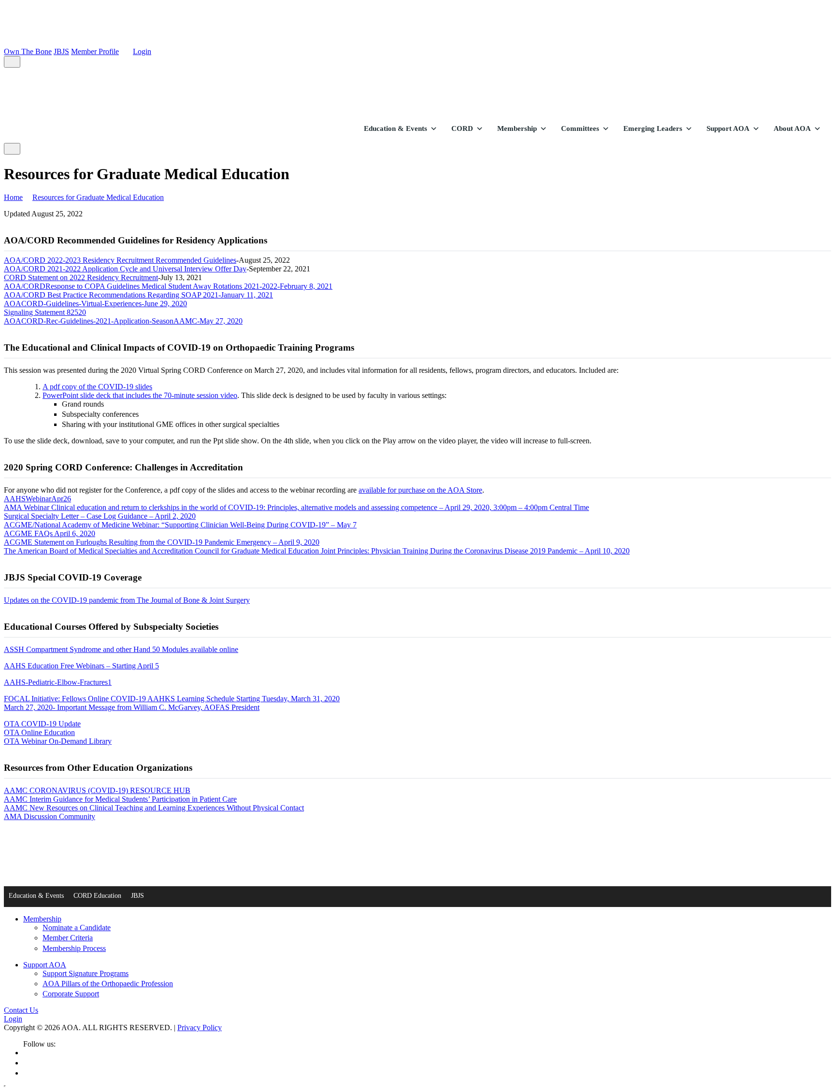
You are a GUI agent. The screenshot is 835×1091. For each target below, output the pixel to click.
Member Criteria (68, 938)
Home (13, 197)
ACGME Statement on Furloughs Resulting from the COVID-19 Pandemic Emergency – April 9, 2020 (161, 542)
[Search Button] (12, 62)
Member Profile (95, 51)
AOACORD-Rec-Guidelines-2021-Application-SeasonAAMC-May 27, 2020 (123, 321)
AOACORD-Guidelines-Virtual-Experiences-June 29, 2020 (95, 303)
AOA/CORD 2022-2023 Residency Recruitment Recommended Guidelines (120, 260)
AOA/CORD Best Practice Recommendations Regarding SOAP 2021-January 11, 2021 (138, 295)
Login (142, 51)
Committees (580, 128)
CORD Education (97, 895)
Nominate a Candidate (77, 927)
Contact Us (21, 1010)
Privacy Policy (199, 1027)
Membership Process (74, 948)
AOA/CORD (24, 286)
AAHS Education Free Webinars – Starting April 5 (81, 666)
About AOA (792, 128)
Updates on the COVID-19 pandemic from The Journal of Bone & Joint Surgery (127, 600)
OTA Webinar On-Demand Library (58, 741)
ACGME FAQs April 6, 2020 (49, 533)
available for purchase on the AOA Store (420, 490)
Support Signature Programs (86, 973)
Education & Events (395, 128)
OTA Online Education (39, 732)
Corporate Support (71, 994)
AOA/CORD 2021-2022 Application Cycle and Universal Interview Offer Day (125, 269)
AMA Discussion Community (49, 816)
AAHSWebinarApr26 (37, 499)
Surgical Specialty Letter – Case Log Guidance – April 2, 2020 (100, 516)
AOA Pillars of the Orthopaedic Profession (108, 983)
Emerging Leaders (652, 128)
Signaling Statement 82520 (45, 312)
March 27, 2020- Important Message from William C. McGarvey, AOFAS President (131, 707)
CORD (462, 128)
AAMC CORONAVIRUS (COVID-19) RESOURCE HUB (97, 790)
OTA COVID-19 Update (42, 724)
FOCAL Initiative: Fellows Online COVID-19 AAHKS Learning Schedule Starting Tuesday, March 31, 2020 (172, 698)
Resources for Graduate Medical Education (98, 197)
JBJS (61, 51)
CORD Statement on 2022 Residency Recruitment (81, 277)
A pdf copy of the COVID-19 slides (97, 387)
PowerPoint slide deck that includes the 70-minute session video (140, 395)
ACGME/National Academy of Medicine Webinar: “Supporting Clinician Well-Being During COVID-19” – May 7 (180, 525)
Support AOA (727, 128)
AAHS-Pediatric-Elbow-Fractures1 (58, 682)
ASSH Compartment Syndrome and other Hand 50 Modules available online (121, 649)
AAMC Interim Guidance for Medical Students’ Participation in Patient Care (120, 799)
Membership (517, 128)
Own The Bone (28, 51)
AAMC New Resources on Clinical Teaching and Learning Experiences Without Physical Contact (154, 808)
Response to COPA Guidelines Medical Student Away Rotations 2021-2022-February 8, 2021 (188, 286)
